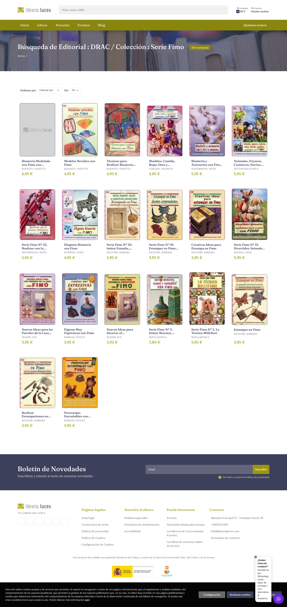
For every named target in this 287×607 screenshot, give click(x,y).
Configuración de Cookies (98, 544)
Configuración (212, 594)
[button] (242, 9)
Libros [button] (42, 25)
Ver (66, 90)
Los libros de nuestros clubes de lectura (184, 543)
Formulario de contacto (225, 538)
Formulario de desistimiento (141, 524)
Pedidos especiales (136, 518)
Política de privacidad (95, 531)
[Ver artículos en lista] (263, 90)
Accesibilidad (132, 531)
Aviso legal (88, 518)
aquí (87, 599)
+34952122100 (219, 524)
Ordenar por (28, 90)
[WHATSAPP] (65, 521)
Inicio (21, 56)
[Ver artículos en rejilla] (259, 90)
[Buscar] (222, 9)
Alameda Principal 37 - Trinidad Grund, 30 (237, 518)
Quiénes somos (255, 25)
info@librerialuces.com (225, 531)
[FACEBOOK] (21, 521)
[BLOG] (47, 521)
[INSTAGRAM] (30, 521)
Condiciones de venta (95, 524)
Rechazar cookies (240, 594)
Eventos (172, 518)
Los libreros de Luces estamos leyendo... (185, 533)
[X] (39, 521)
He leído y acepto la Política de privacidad (246, 477)
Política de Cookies (93, 538)
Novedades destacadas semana (186, 524)
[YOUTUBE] (56, 521)
